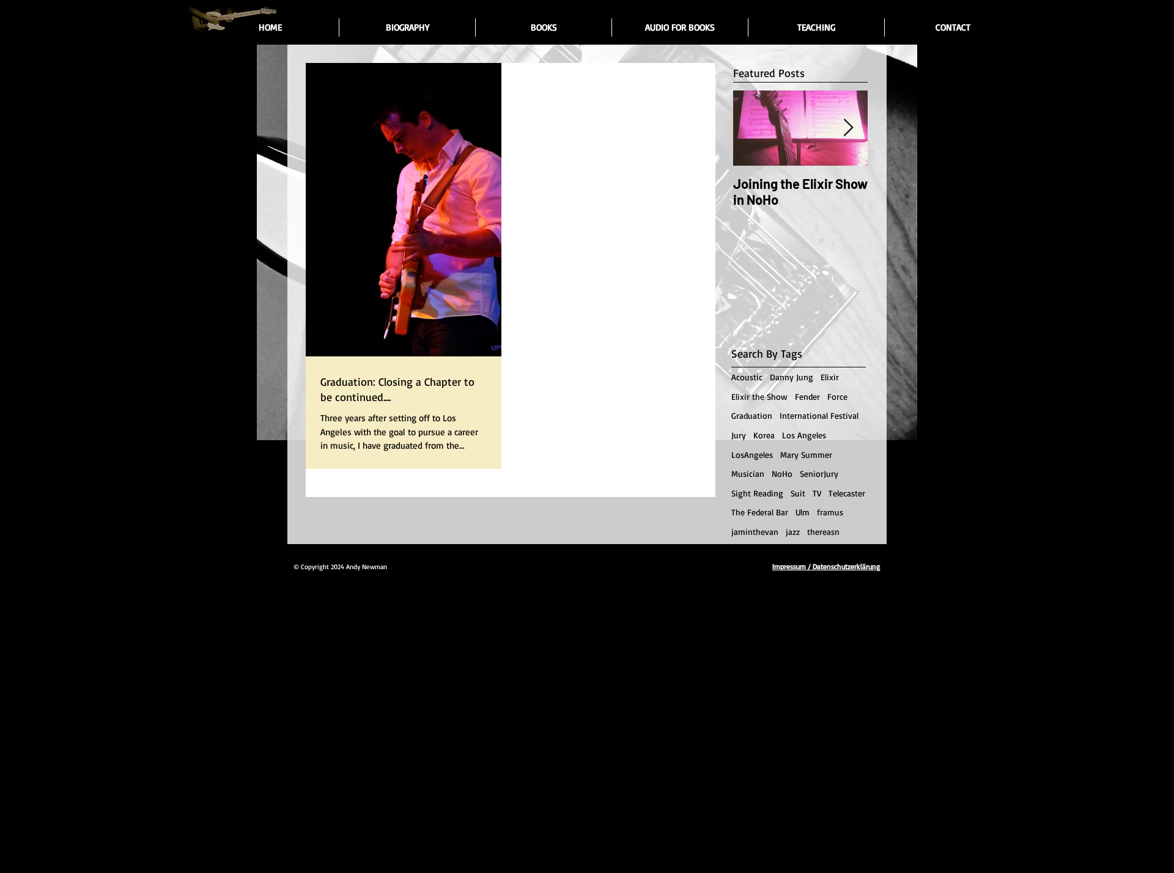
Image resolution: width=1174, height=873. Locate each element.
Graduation (751, 415)
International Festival (819, 415)
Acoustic (746, 377)
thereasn (823, 531)
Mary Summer (806, 454)
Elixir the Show (759, 396)
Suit (798, 493)
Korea (764, 435)
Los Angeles (804, 435)
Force (837, 396)
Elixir (830, 377)
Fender (807, 396)
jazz (793, 531)
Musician (747, 473)
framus (830, 512)
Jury (738, 435)
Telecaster (847, 493)
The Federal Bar (759, 512)
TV (817, 493)
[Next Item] (848, 128)
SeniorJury (819, 473)
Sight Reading (757, 493)
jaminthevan (754, 531)
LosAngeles (752, 454)
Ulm (803, 512)
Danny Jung (791, 377)
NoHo (782, 473)
